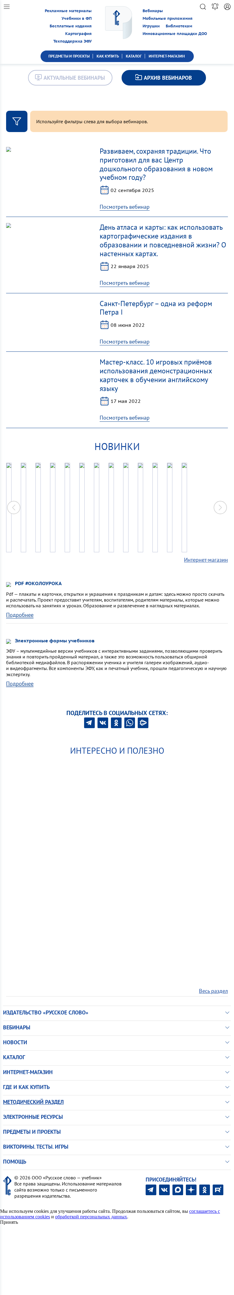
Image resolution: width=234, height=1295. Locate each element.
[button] (220, 507)
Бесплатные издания (71, 26)
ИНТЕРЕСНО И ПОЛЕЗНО (117, 750)
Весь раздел (213, 990)
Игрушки (151, 26)
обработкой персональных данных (91, 1216)
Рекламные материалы (68, 10)
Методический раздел (33, 1101)
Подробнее (20, 615)
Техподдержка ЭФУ (72, 41)
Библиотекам (179, 26)
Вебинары (153, 10)
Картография (78, 33)
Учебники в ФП (77, 18)
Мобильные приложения (168, 18)
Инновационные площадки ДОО (175, 33)
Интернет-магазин (206, 559)
